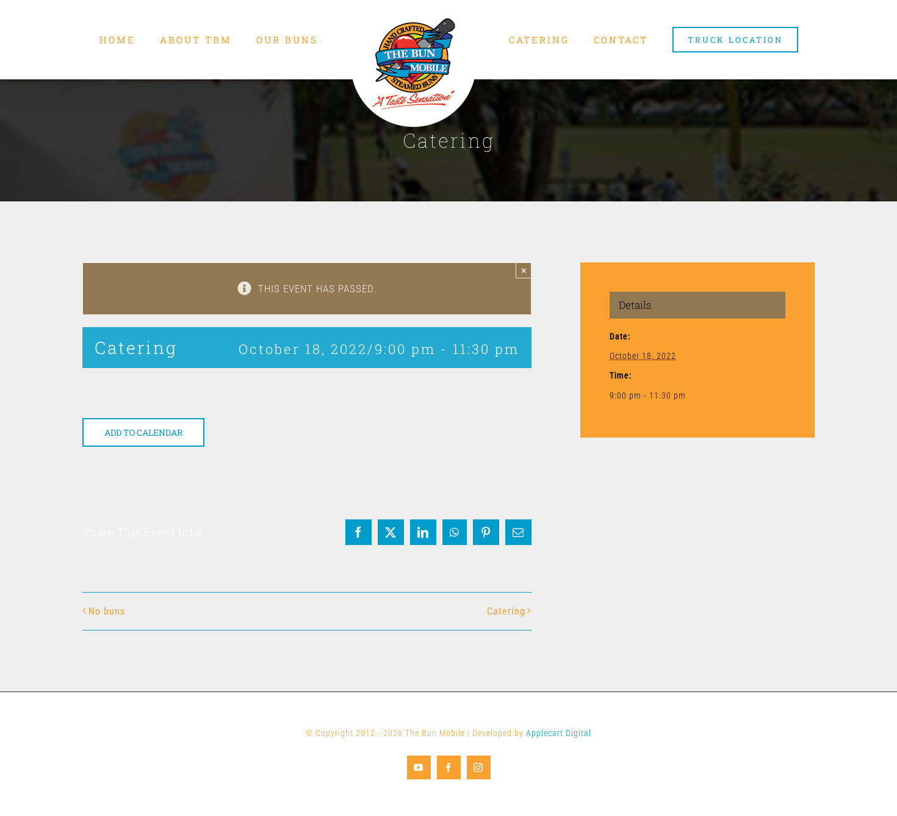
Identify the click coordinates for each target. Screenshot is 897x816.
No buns (106, 611)
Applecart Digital (558, 733)
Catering (506, 611)
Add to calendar (143, 432)
